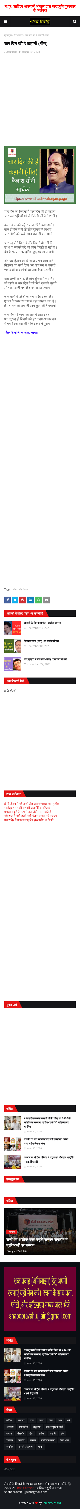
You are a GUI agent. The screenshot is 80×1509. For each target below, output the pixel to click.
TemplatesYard (51, 1503)
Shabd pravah (25, 1488)
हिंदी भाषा (64, 1440)
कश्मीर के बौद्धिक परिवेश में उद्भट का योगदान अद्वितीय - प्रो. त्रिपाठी (49, 1159)
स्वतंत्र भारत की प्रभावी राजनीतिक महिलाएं (27, 808)
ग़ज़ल (41, 1420)
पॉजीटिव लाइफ (48, 1440)
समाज (9, 1433)
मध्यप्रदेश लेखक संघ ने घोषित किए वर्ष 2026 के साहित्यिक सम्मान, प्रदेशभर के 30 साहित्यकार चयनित (47, 1122)
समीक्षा (41, 1433)
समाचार (21, 1420)
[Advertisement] (40, 365)
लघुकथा (37, 1427)
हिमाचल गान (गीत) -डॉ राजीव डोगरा (41, 641)
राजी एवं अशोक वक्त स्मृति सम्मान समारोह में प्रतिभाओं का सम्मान (37, 1242)
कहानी (53, 1433)
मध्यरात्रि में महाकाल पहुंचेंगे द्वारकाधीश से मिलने (29, 820)
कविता (9, 1420)
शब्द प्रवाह (12, 52)
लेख (31, 1420)
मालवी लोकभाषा (26, 1447)
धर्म (68, 1420)
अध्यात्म (9, 1427)
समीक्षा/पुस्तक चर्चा (54, 1427)
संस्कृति (20, 1433)
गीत (15, 589)
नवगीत (21, 1440)
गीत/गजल (18, 35)
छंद (62, 1433)
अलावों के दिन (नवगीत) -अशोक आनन (42, 623)
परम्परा (33, 1440)
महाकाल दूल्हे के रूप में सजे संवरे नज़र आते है (27, 812)
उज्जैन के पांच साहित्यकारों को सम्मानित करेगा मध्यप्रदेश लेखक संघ (46, 1141)
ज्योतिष (9, 1447)
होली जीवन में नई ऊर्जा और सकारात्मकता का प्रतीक (31, 804)
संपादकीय (23, 1427)
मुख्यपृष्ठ (8, 35)
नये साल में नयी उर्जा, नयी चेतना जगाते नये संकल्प (30, 816)
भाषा (40, 1447)
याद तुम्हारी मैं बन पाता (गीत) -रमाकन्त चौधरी (45, 659)
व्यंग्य (51, 1420)
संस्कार (9, 1440)
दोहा (31, 1433)
